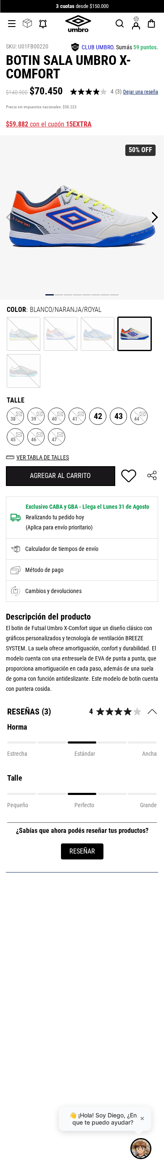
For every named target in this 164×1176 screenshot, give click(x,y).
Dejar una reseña (140, 92)
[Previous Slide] (9, 217)
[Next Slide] (154, 217)
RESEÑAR (82, 851)
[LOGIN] (136, 23)
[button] (120, 24)
